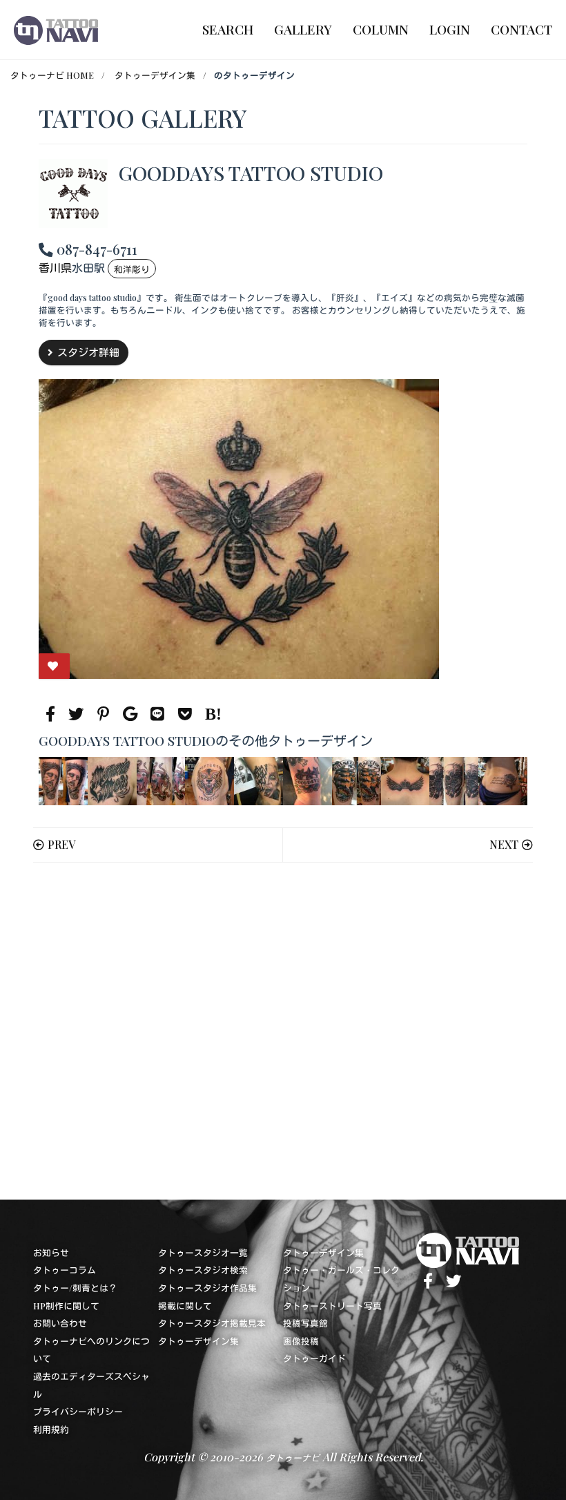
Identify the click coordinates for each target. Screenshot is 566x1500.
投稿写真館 (305, 1323)
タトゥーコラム (64, 1270)
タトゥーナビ (293, 1457)
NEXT (503, 844)
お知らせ (51, 1252)
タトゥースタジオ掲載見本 (212, 1323)
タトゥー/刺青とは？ (75, 1288)
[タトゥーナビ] (56, 29)
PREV (61, 844)
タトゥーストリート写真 (332, 1305)
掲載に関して (185, 1305)
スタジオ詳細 (88, 352)
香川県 (55, 268)
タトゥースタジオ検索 (203, 1270)
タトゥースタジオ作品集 (207, 1288)
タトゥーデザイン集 (155, 75)
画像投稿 (301, 1341)
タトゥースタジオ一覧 (203, 1252)
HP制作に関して (66, 1305)
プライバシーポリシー (78, 1411)
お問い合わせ (60, 1323)
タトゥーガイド (314, 1358)
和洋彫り (132, 269)
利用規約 (51, 1429)
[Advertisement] (283, 1031)
